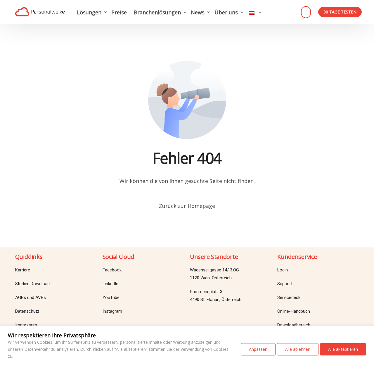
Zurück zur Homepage (187, 205)
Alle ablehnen (297, 349)
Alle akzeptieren (343, 349)
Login (306, 12)
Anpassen (258, 349)
